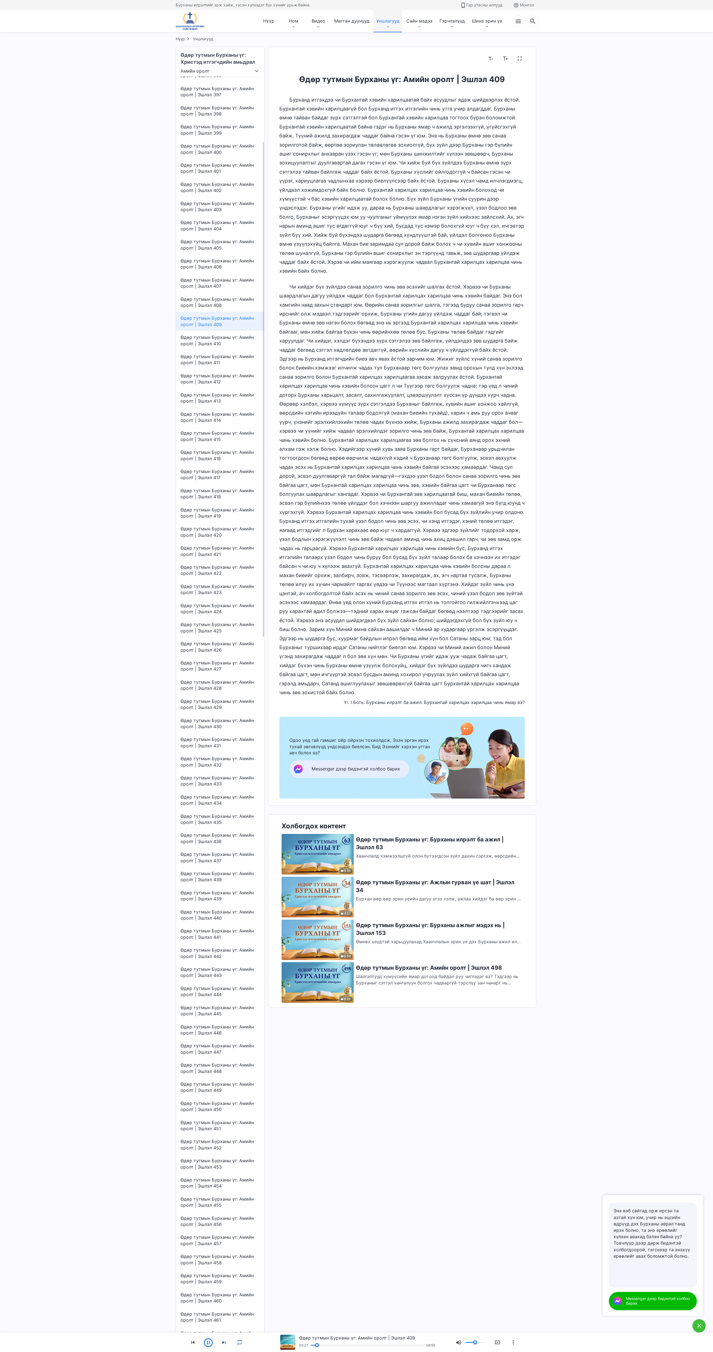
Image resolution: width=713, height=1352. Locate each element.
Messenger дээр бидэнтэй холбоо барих (658, 1301)
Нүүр (268, 21)
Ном (293, 21)
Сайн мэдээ (419, 21)
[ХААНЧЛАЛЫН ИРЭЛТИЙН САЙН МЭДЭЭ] (192, 21)
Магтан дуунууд (351, 21)
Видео (318, 21)
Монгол (527, 5)
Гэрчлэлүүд (452, 21)
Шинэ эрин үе (487, 21)
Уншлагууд (387, 21)
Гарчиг (290, 58)
